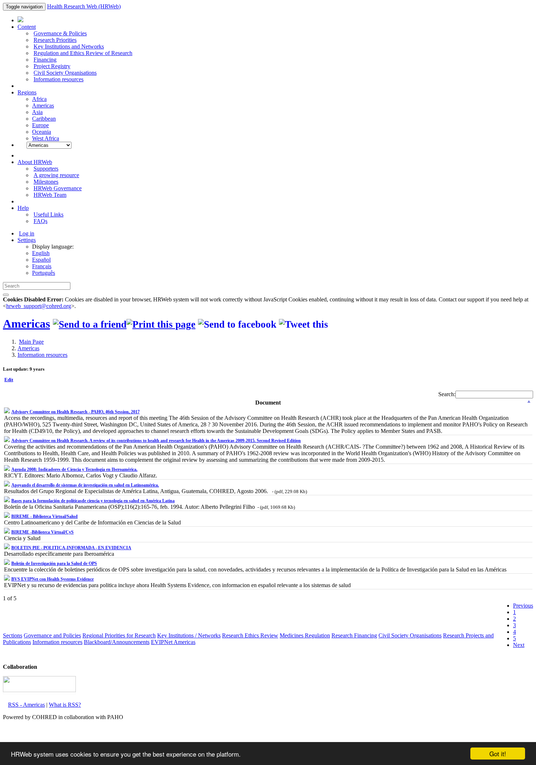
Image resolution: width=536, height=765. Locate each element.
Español (41, 260)
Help (23, 208)
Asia (37, 112)
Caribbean (44, 119)
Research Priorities (55, 40)
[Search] (6, 295)
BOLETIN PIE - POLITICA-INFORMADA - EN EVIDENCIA (71, 547)
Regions (27, 92)
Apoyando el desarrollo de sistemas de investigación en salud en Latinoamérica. (85, 485)
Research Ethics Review (250, 635)
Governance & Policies (60, 33)
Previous (523, 605)
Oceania (41, 132)
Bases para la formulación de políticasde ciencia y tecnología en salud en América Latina (93, 500)
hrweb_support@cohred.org (38, 306)
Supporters (46, 168)
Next (518, 645)
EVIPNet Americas (173, 642)
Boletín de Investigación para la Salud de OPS (54, 563)
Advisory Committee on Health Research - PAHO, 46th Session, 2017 (75, 411)
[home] (161, 324)
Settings (27, 240)
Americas (43, 105)
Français (41, 266)
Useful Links (48, 214)
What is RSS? (65, 705)
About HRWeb (35, 162)
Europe (40, 125)
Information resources (58, 79)
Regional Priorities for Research (119, 635)
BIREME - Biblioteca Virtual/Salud (44, 516)
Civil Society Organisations (65, 73)
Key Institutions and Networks (69, 46)
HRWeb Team (50, 195)
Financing (45, 59)
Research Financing (354, 635)
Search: (446, 394)
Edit (8, 379)
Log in (26, 233)
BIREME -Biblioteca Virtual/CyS (42, 532)
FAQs (40, 221)
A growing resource (56, 175)
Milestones (46, 182)
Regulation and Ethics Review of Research (83, 53)
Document (268, 402)
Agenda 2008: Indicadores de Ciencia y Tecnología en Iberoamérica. (74, 469)
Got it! (497, 753)
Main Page (31, 342)
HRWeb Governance (58, 188)
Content (27, 27)
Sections (12, 635)
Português (43, 273)
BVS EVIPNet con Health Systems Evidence (52, 579)
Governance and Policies (52, 635)
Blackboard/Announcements (116, 642)
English (41, 253)
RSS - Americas (26, 705)
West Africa (45, 138)
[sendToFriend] (90, 324)
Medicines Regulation (305, 635)
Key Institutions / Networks (189, 635)
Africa (39, 99)
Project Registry (52, 66)
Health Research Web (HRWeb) (84, 6)
